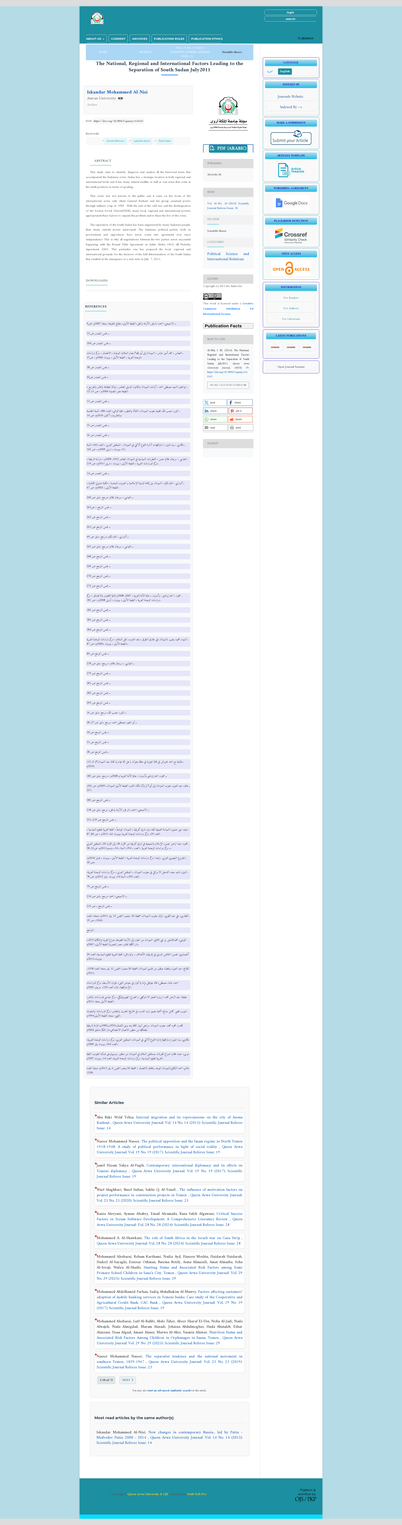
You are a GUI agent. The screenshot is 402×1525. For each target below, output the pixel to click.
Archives (139, 38)
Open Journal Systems (291, 367)
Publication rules (169, 38)
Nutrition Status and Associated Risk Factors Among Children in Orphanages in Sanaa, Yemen (169, 1335)
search (290, 18)
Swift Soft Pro (197, 1494)
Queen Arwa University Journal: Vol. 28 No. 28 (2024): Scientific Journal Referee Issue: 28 (169, 1222)
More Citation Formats (227, 385)
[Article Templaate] (291, 177)
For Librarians (291, 319)
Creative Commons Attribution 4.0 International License (228, 309)
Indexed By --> (291, 107)
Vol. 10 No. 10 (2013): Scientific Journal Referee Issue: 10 (190, 52)
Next (126, 1380)
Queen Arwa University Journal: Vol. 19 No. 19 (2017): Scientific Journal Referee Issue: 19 (169, 1149)
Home (103, 52)
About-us (94, 38)
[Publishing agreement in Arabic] (291, 210)
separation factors (142, 141)
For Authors (291, 308)
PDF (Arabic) (231, 149)
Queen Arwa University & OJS (147, 1494)
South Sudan (165, 141)
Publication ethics (207, 38)
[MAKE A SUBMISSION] (291, 144)
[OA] (291, 275)
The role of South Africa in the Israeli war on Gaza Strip (193, 1238)
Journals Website (291, 96)
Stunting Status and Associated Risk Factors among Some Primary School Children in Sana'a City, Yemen (169, 1270)
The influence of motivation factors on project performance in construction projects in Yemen (169, 1192)
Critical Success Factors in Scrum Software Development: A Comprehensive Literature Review (169, 1216)
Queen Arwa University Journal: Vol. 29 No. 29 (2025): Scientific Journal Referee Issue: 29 (169, 1276)
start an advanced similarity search (169, 1390)
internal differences (116, 141)
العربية (270, 71)
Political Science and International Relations (228, 257)
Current (118, 38)
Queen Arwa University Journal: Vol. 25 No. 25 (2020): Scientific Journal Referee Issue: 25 (169, 1198)
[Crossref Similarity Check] (291, 242)
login (290, 12)
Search (306, 38)
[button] (215, 402)
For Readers (291, 298)
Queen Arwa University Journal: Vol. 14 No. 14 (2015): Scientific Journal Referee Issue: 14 (169, 1125)
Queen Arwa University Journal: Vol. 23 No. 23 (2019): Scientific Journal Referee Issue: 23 (169, 1365)
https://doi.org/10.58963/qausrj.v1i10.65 (118, 121)
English (285, 71)
